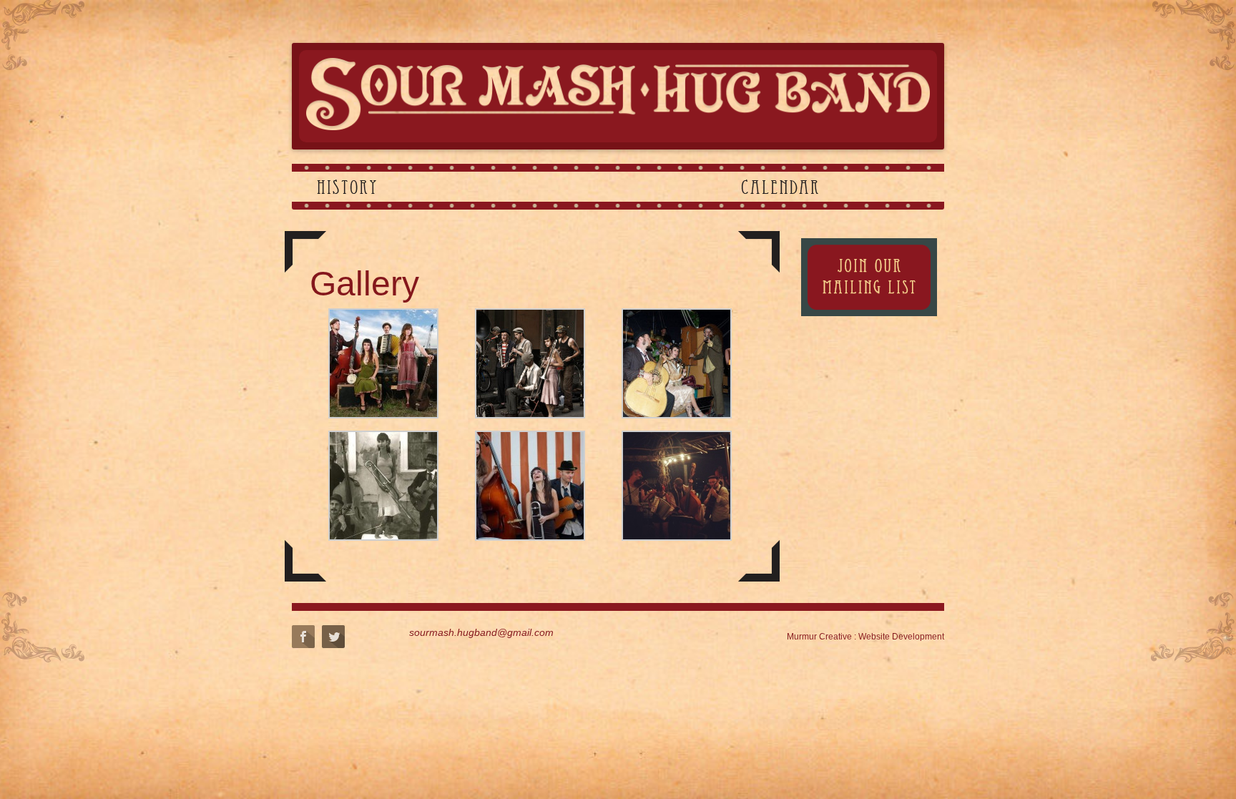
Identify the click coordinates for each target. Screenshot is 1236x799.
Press (890, 186)
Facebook (303, 636)
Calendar (779, 186)
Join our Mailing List (869, 277)
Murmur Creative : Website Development (865, 637)
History (346, 186)
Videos (664, 186)
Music (448, 186)
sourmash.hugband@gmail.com (481, 632)
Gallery (554, 186)
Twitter (333, 636)
